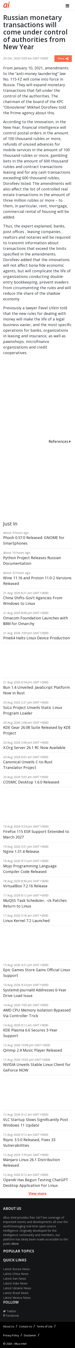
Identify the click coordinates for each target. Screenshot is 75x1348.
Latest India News (15, 1283)
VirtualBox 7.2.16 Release (25, 885)
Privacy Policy (11, 1335)
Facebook (12, 1315)
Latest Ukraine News (17, 1288)
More (15, 1244)
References (59, 441)
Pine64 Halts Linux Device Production (36, 637)
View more (37, 1193)
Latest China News (16, 1274)
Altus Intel (20, 1344)
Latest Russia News (16, 1269)
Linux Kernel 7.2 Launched (26, 920)
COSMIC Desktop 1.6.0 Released (31, 782)
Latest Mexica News (17, 1298)
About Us (8, 1326)
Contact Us (25, 1326)
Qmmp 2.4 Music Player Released (32, 1050)
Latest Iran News (14, 1278)
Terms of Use (44, 1326)
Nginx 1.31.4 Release (21, 851)
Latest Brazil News (16, 1293)
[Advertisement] (37, 398)
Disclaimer (30, 1335)
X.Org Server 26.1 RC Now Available (34, 747)
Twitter (11, 1311)
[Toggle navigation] (67, 6)
